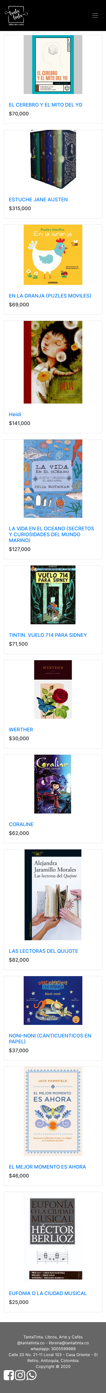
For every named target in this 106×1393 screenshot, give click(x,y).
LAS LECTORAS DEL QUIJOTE (43, 951)
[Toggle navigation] (95, 15)
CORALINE (21, 824)
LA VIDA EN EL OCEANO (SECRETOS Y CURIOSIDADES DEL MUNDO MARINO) (51, 534)
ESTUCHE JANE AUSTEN (38, 200)
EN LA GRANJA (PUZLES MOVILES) (50, 296)
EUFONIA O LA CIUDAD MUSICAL (48, 1293)
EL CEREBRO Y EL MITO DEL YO (45, 105)
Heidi (15, 414)
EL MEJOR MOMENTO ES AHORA (47, 1167)
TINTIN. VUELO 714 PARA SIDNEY (48, 635)
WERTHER (21, 730)
